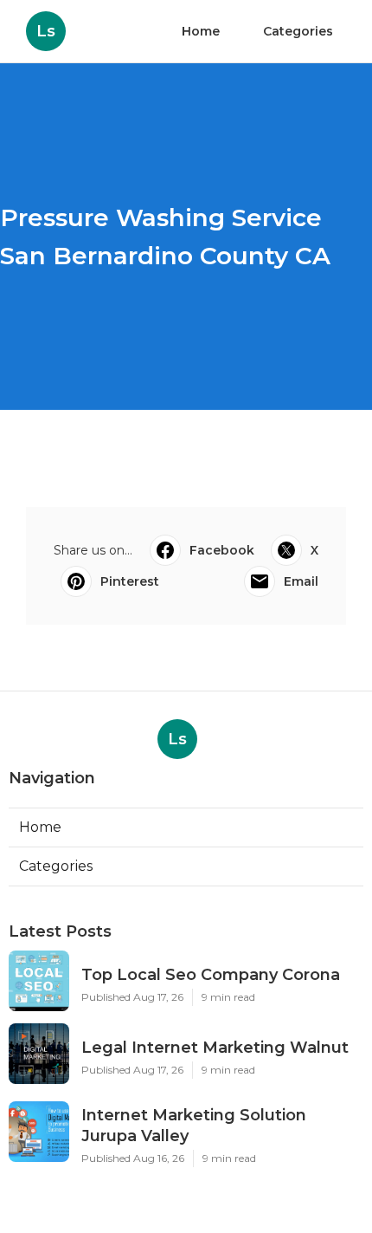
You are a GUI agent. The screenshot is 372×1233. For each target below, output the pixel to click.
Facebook (221, 550)
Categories (298, 31)
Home (201, 31)
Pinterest (129, 581)
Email (301, 581)
